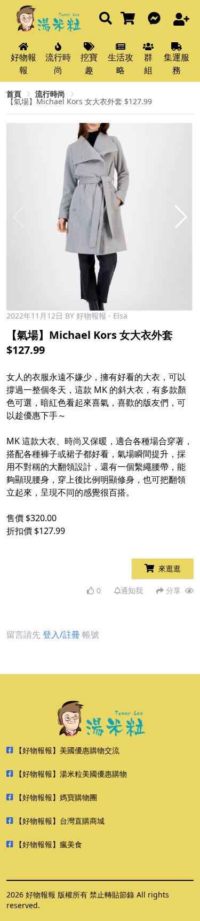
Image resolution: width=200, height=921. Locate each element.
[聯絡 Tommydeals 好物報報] (156, 19)
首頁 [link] (13, 94)
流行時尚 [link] (50, 94)
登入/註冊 (61, 634)
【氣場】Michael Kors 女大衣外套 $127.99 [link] (79, 101)
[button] (181, 217)
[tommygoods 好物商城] (130, 19)
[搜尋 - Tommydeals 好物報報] (105, 19)
